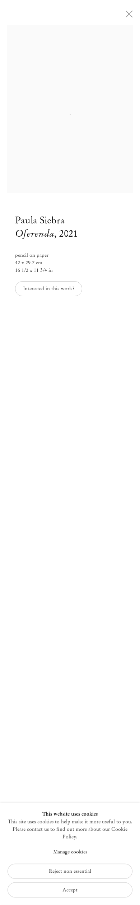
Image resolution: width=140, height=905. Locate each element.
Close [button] (127, 16)
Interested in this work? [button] (48, 289)
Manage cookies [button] (70, 852)
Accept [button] (70, 890)
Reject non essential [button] (70, 871)
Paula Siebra (40, 220)
